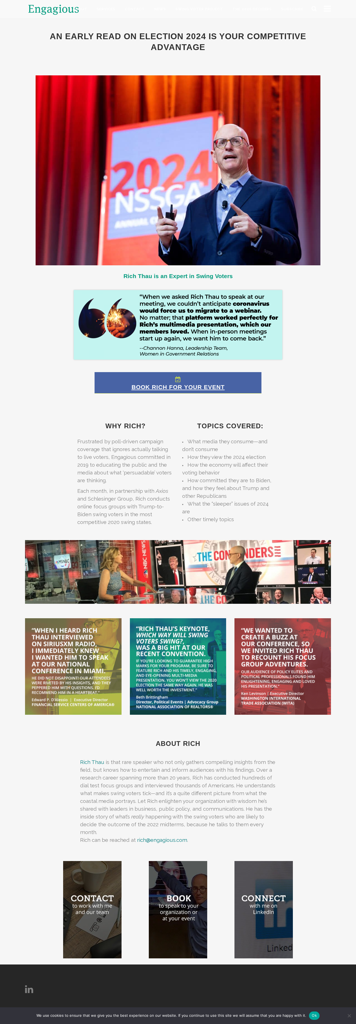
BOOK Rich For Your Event (178, 387)
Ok (314, 1015)
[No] (349, 1015)
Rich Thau (92, 762)
